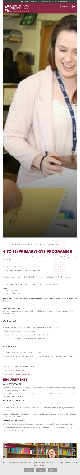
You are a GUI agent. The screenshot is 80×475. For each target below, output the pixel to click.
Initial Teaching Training (21, 245)
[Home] (17, 8)
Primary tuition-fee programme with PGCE (18, 374)
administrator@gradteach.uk (29, 1)
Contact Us (66, 6)
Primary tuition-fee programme (14, 370)
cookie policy (41, 465)
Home (5, 245)
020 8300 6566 (44, 1)
